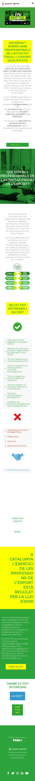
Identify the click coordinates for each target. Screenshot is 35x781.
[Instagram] (17, 773)
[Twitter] (13, 773)
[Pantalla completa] (28, 23)
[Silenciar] (25, 23)
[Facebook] (8, 773)
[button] (17, 17)
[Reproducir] (7, 23)
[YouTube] (27, 773)
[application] (17, 17)
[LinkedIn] (22, 773)
